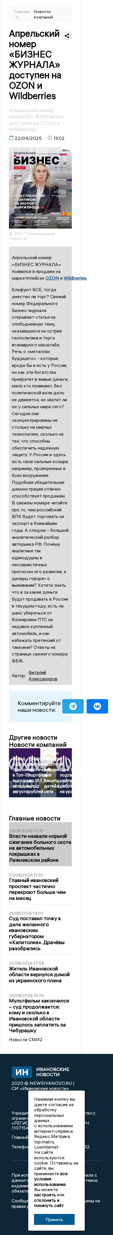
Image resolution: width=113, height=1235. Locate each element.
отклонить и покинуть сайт (49, 1202)
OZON (52, 278)
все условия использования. (51, 1179)
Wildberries (75, 278)
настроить (45, 1194)
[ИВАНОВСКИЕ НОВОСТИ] (20, 1073)
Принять (54, 1219)
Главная (21, 11)
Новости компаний (43, 14)
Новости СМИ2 (26, 1039)
